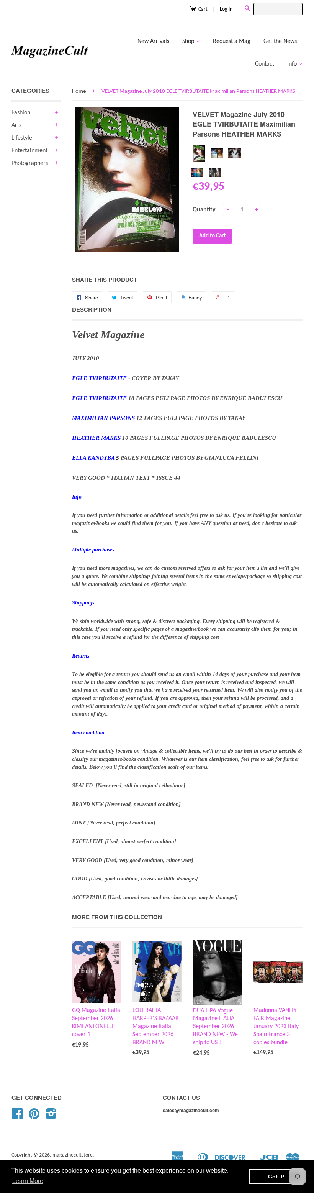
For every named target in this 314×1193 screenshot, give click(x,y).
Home (79, 91)
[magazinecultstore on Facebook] (17, 1116)
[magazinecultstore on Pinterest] (34, 1116)
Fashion (20, 113)
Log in (226, 9)
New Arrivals (153, 41)
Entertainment (29, 151)
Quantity (204, 210)
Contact (264, 64)
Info (292, 64)
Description (91, 310)
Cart (202, 9)
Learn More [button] (27, 1181)
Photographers (29, 163)
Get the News (280, 41)
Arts (16, 125)
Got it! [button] (276, 1176)
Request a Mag (231, 41)
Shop (189, 41)
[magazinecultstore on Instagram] (51, 1116)
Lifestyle (21, 138)
